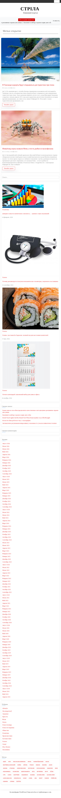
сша (35, 778)
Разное (4, 277)
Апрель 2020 (6, 636)
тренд (40, 778)
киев (56, 768)
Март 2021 (5, 606)
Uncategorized (7, 711)
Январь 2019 (6, 675)
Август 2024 (6, 509)
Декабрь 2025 (6, 465)
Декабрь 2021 (6, 584)
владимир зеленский (9, 764)
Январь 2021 (6, 611)
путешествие (41, 774)
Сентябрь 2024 (7, 507)
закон (50, 764)
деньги (32, 764)
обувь (51, 771)
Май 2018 (5, 694)
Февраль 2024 (6, 526)
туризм (47, 778)
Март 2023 (5, 551)
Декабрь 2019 (6, 647)
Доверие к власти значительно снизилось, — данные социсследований (25, 214)
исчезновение (41, 768)
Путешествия (6, 739)
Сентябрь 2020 (7, 622)
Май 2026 (5, 452)
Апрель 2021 (6, 603)
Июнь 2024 (5, 515)
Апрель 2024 (6, 520)
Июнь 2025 (5, 482)
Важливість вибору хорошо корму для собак (16, 415)
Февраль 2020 (6, 642)
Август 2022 (6, 565)
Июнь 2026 (5, 449)
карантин (50, 768)
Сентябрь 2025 (7, 474)
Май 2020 (5, 633)
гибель (25, 764)
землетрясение (21, 768)
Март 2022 (5, 576)
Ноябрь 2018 (6, 680)
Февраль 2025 (6, 493)
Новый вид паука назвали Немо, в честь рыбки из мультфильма (27, 148)
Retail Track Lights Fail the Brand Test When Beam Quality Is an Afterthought (26, 418)
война (19, 764)
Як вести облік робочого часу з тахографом (16, 420)
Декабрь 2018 (6, 677)
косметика (16, 771)
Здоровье (5, 714)
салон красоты (7, 778)
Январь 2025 (6, 496)
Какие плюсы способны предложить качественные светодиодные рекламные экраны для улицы (30, 411)
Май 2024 (5, 518)
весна (47, 761)
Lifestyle (5, 708)
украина (5, 781)
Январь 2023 (6, 556)
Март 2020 (5, 639)
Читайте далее (9, 105)
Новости (29, 794)
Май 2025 (5, 485)
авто (9, 761)
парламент (25, 774)
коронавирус (7, 771)
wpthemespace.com (45, 792)
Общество (5, 730)
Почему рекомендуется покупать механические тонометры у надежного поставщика (30, 281)
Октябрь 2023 (6, 537)
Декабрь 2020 (6, 614)
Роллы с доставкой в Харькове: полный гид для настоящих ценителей (25, 335)
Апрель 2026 (6, 454)
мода (46, 771)
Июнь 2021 (5, 598)
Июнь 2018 (5, 691)
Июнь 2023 (5, 545)
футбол (19, 781)
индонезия (31, 768)
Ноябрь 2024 (6, 501)
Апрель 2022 (6, 573)
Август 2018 (6, 688)
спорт (25, 778)
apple (4, 761)
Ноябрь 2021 (6, 587)
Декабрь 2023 (6, 531)
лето (33, 771)
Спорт (4, 744)
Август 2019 (6, 658)
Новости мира (7, 725)
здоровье (12, 768)
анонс (29, 761)
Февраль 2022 (6, 578)
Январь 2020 (6, 644)
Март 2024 (5, 523)
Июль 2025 (5, 479)
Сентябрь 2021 (7, 592)
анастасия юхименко (19, 761)
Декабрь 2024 (6, 498)
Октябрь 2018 (6, 683)
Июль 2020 (5, 628)
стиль (30, 778)
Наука (4, 722)
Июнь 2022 (5, 570)
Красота (5, 716)
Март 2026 (5, 457)
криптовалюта (25, 771)
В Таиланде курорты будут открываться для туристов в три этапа (28, 85)
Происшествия (7, 736)
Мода (4, 719)
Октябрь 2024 (6, 504)
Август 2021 (6, 595)
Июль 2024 (5, 512)
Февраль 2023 (6, 554)
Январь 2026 (6, 463)
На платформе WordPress (18, 792)
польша (32, 774)
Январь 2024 (6, 529)
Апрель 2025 (6, 487)
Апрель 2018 (6, 697)
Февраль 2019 (6, 672)
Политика (5, 209)
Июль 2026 (5, 446)
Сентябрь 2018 (7, 686)
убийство (54, 778)
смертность (17, 778)
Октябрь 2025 (6, 471)
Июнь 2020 (5, 631)
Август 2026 (6, 443)
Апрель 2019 (6, 666)
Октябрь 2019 (6, 653)
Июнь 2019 (5, 661)
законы (5, 768)
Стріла (29, 9)
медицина (40, 771)
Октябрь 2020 (6, 620)
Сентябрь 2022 (7, 562)
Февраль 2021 (6, 609)
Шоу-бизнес (6, 747)
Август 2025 (6, 476)
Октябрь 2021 (6, 589)
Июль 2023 (5, 543)
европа (38, 764)
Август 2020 (6, 625)
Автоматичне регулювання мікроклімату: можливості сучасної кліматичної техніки (29, 423)
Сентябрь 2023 (7, 540)
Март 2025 (5, 490)
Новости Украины (8, 728)
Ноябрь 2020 (6, 617)
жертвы (44, 764)
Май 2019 (5, 664)
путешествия (51, 774)
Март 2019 (5, 669)
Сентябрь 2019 (7, 655)
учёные (12, 781)
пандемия (16, 774)
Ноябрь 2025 (6, 468)
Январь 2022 (6, 581)
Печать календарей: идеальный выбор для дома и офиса (20, 394)
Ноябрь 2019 (6, 650)
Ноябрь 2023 (6, 534)
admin (13, 88)
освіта (9, 774)
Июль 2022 (5, 567)
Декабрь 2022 (6, 559)
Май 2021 (5, 600)
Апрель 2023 (6, 548)
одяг (4, 774)
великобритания (38, 761)
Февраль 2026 (6, 460)
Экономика (6, 750)
